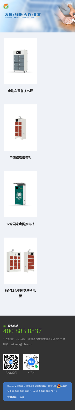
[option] (37, 16)
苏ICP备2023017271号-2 (45, 391)
